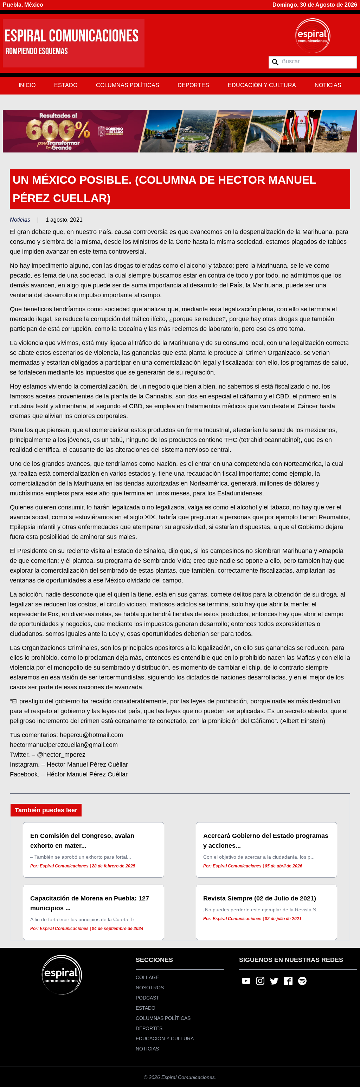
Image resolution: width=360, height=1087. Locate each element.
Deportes (193, 85)
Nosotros (150, 987)
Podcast (147, 998)
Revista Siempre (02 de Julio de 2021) (259, 898)
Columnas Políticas (127, 85)
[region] (180, 131)
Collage (147, 977)
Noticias (328, 85)
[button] (180, 131)
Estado (65, 85)
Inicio (27, 85)
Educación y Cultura (262, 85)
